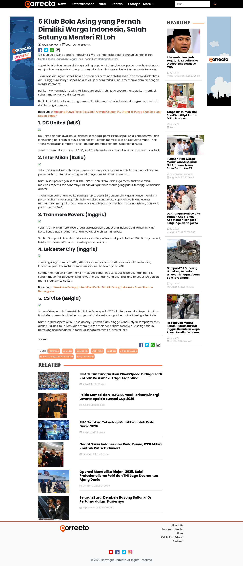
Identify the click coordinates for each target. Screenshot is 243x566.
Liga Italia (111, 351)
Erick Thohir (97, 351)
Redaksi (178, 541)
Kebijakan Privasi (172, 537)
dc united (67, 351)
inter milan (53, 351)
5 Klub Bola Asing (128, 351)
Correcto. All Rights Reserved (133, 560)
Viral (102, 4)
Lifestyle (134, 4)
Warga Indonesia (85, 357)
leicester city (82, 351)
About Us (177, 525)
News (62, 4)
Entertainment (83, 4)
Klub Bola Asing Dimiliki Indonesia (56, 357)
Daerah (117, 4)
